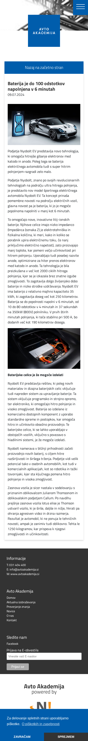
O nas (10, 615)
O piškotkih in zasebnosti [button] (41, 724)
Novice (11, 611)
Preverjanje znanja (18, 606)
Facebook (12, 643)
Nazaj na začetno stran (44, 67)
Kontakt (12, 620)
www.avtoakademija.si (24, 574)
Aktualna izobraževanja (21, 602)
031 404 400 (17, 565)
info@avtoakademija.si (24, 569)
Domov (11, 597)
